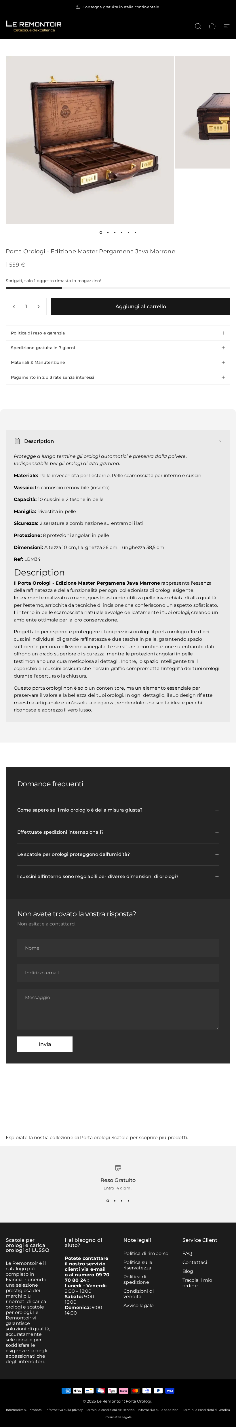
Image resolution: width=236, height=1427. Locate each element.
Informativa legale (118, 1417)
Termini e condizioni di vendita (206, 1410)
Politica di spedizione (136, 1279)
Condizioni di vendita (138, 1293)
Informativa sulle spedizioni (158, 1410)
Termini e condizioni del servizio (110, 1410)
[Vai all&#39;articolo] (100, 232)
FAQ (187, 1253)
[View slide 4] (128, 1200)
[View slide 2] (114, 1200)
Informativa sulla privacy (64, 1410)
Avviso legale (138, 1305)
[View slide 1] (107, 1200)
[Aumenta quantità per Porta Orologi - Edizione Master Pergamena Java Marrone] (39, 306)
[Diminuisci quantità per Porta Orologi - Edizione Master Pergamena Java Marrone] (12, 306)
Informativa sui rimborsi (24, 1410)
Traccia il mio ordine (197, 1282)
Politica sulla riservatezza (137, 1265)
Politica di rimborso (145, 1253)
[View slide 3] (121, 1200)
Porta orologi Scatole (104, 1137)
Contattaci (194, 1262)
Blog (187, 1271)
